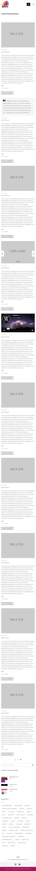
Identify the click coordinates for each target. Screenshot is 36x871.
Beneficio (27, 805)
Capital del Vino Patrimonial (9, 808)
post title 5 (5, 487)
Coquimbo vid (20, 811)
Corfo (3, 814)
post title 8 (5, 337)
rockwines (28, 833)
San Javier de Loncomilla (8, 836)
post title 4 (5, 562)
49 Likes (5, 373)
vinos (3, 842)
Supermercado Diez (7, 839)
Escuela (13, 821)
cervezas (29, 808)
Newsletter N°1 (13, 789)
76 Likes (5, 231)
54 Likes (5, 523)
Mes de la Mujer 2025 (14, 827)
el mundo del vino (7, 817)
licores (4, 827)
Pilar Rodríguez (19, 833)
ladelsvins (19, 824)
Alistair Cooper (18, 805)
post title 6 (5, 412)
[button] (16, 262)
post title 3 (5, 638)
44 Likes (5, 749)
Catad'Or (22, 808)
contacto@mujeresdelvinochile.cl (18, 859)
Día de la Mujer (21, 814)
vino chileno (25, 839)
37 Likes (5, 448)
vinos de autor (11, 842)
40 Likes (5, 674)
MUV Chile (9, 833)
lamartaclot (27, 824)
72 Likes (5, 88)
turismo (17, 839)
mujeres (4, 830)
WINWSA (12, 845)
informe (4, 824)
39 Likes (5, 598)
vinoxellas (5, 845)
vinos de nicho (22, 842)
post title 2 (5, 713)
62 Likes (5, 304)
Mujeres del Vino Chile (27, 830)
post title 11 (5, 120)
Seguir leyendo (7, 93)
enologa (24, 817)
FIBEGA (27, 821)
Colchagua (11, 811)
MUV (3, 833)
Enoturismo (5, 821)
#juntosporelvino (7, 805)
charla (4, 811)
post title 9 (5, 268)
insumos (11, 824)
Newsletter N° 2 (13, 777)
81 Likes (5, 156)
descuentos (11, 814)
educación (30, 814)
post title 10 (5, 195)
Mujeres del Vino (13, 830)
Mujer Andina (25, 827)
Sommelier (21, 836)
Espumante (20, 821)
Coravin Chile (13, 784)
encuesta (16, 817)
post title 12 (5, 52)
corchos (28, 811)
